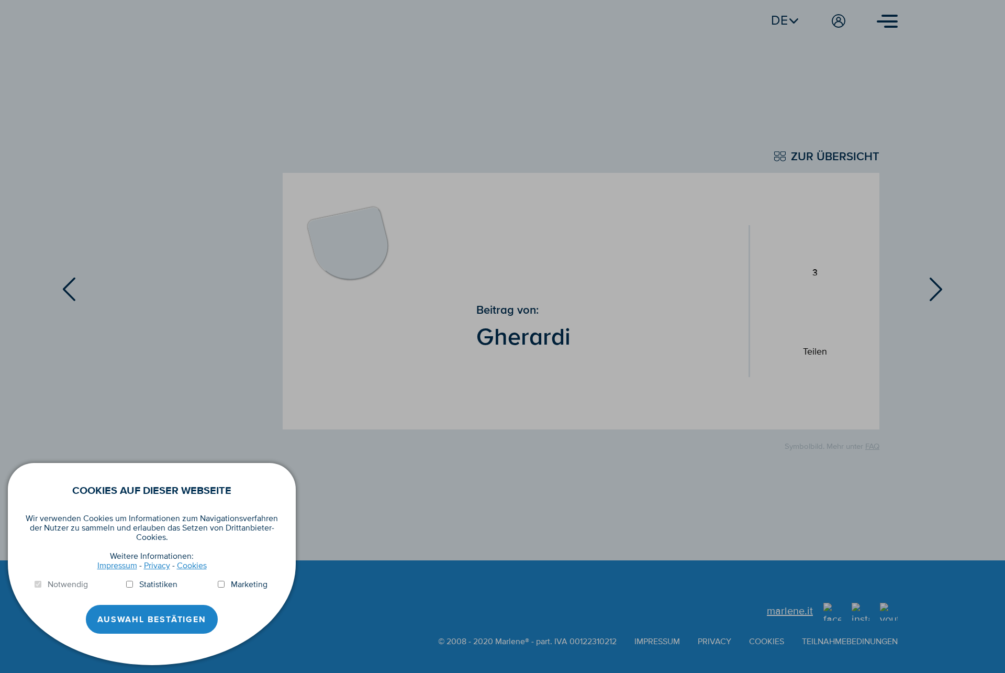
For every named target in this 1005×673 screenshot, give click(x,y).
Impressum (117, 565)
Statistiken (158, 584)
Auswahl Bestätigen (151, 619)
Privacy (157, 565)
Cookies (192, 565)
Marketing (249, 584)
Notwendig (68, 584)
